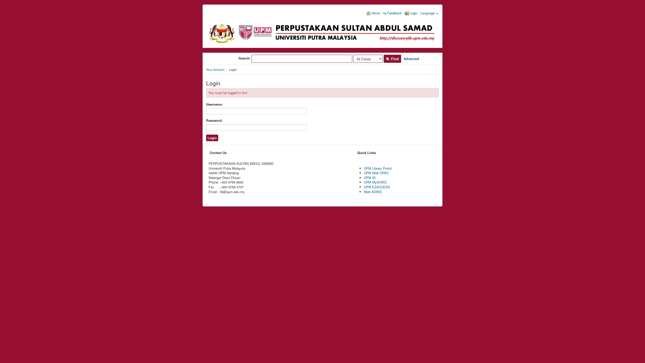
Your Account (215, 69)
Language (428, 13)
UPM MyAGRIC (375, 182)
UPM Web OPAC (376, 172)
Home (375, 13)
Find (394, 58)
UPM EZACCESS (377, 187)
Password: (214, 120)
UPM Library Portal (378, 168)
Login (413, 13)
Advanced (411, 58)
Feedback (394, 13)
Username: (214, 104)
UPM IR (369, 177)
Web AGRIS (373, 191)
